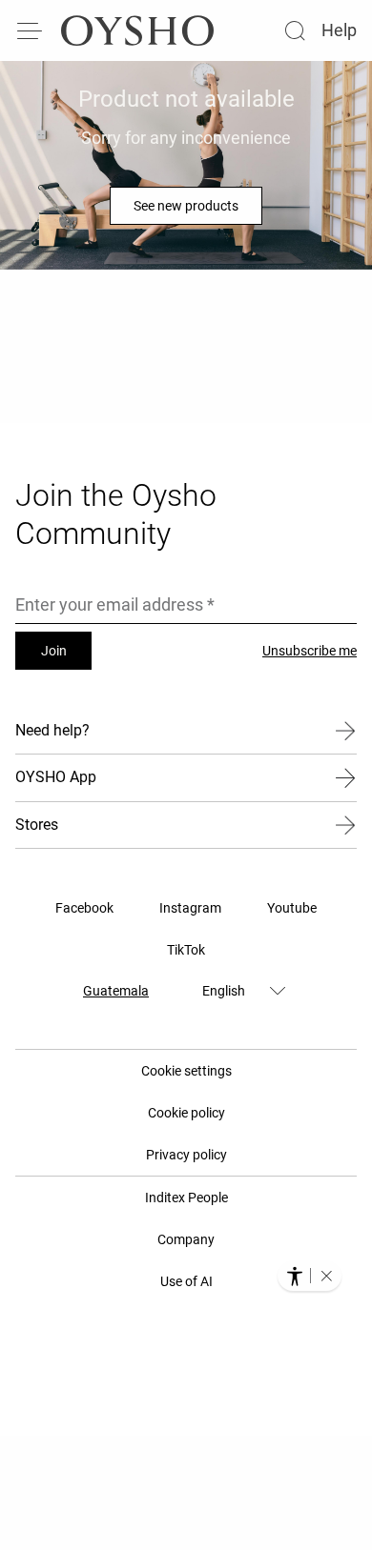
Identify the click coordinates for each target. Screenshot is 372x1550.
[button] (326, 1275)
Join (54, 650)
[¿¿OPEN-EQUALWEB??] (309, 1275)
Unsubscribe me (309, 650)
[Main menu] (30, 30)
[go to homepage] (137, 30)
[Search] (294, 30)
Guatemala (116, 990)
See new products (186, 205)
